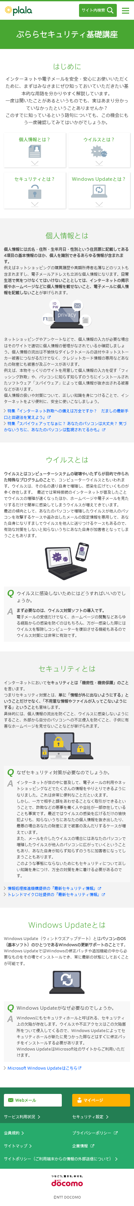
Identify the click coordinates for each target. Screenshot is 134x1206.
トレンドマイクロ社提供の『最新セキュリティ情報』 (54, 894)
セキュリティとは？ (34, 179)
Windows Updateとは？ (99, 179)
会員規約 (12, 1132)
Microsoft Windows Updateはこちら (42, 1068)
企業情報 (80, 1145)
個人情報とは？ (35, 139)
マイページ (93, 1100)
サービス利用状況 (19, 1116)
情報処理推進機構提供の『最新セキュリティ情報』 (52, 888)
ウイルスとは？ (99, 139)
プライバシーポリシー (91, 1132)
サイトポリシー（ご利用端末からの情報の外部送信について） (58, 1158)
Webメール (25, 1100)
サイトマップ (15, 1145)
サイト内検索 (93, 10)
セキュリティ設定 (87, 1116)
